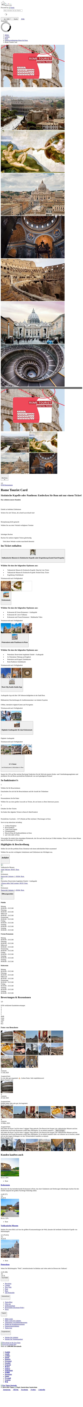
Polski (7, 1376)
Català (7, 1354)
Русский (8, 1378)
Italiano (7, 1369)
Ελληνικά (8, 1361)
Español (7, 1363)
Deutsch (7, 1359)
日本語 (7, 1372)
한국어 (7, 1367)
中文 (6, 1382)
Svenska (8, 1380)
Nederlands (9, 1370)
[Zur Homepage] (11, 8)
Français (8, 1365)
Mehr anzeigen (60, 1130)
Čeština (7, 1356)
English (7, 1352)
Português (8, 1374)
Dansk (7, 1357)
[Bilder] (7, 1042)
